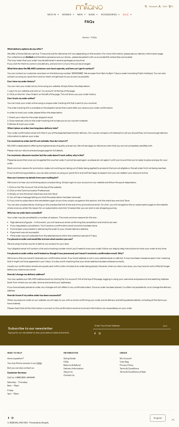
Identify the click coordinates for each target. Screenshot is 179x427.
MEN (80, 14)
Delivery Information (73, 368)
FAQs (39, 363)
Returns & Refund (72, 365)
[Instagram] (100, 334)
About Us (68, 371)
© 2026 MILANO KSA (17, 422)
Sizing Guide (69, 358)
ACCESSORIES (109, 14)
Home (85, 37)
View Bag (124, 361)
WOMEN (66, 14)
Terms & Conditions (129, 368)
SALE (126, 14)
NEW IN (51, 14)
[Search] (146, 6)
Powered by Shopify (39, 422)
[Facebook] (95, 334)
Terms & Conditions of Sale (133, 371)
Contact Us (68, 375)
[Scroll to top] (173, 420)
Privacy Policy (126, 365)
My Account (126, 358)
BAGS (92, 14)
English (158, 418)
